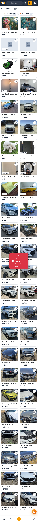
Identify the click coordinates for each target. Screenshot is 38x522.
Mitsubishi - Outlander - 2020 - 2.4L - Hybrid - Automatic (27, 53)
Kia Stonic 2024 (7, 445)
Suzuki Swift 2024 (8, 280)
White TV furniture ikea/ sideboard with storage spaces (27, 197)
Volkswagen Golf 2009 (27, 300)
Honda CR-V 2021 (26, 507)
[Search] (4, 519)
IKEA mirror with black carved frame (27, 177)
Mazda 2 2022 (6, 218)
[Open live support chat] (34, 511)
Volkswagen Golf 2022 (9, 404)
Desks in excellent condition (8, 53)
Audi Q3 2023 (24, 424)
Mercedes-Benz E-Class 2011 (8, 507)
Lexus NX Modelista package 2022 (8, 135)
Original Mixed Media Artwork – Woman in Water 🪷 (27, 32)
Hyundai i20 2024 (26, 486)
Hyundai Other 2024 (26, 466)
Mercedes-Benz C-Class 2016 (26, 383)
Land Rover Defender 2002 (27, 94)
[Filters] (30, 3)
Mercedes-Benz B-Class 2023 (26, 321)
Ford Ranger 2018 (26, 445)
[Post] (19, 519)
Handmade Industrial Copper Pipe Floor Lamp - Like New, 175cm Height (9, 94)
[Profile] (34, 519)
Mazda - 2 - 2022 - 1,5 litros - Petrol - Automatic (9, 115)
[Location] (25, 3)
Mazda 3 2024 (6, 362)
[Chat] (26, 519)
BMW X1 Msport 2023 (27, 135)
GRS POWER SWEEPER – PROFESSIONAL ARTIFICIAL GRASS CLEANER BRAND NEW (10, 73)
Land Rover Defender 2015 (27, 280)
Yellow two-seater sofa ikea (10, 197)
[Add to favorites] (15, 19)
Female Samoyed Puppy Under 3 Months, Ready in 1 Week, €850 (8, 156)
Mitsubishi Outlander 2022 (27, 362)
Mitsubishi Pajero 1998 (9, 383)
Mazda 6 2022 (6, 486)
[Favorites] (11, 519)
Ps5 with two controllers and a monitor (26, 73)
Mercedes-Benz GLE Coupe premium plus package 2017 (27, 115)
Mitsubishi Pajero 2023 (9, 466)
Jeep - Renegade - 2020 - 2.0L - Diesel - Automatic (27, 239)
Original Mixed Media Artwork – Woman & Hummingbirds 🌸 (9, 32)
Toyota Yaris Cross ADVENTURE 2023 (8, 239)
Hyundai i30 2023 (7, 424)
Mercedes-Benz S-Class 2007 (26, 404)
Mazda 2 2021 (24, 342)
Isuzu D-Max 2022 (8, 342)
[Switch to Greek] (35, 3)
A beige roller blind (8, 176)
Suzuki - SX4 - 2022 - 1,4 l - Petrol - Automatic (27, 218)
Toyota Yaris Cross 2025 (8, 300)
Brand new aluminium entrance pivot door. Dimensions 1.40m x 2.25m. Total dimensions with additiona (27, 156)
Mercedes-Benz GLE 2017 (9, 321)
